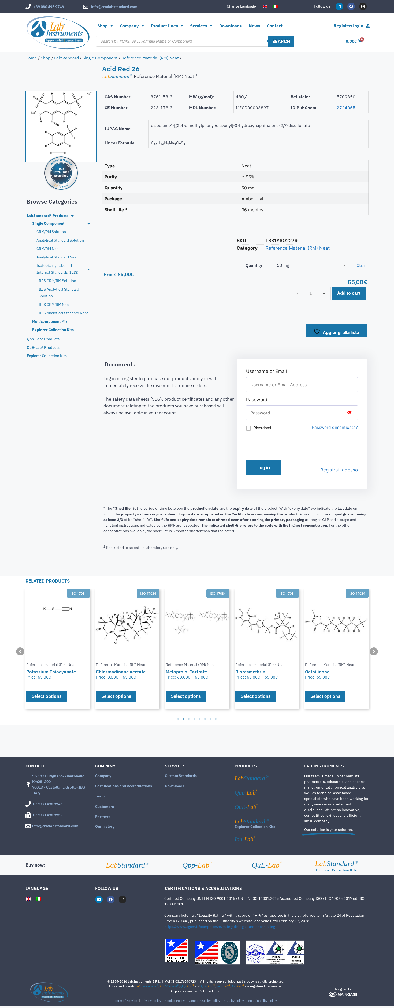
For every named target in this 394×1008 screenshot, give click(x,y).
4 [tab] (194, 719)
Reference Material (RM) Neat (150, 58)
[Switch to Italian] (275, 6)
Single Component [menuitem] (48, 223)
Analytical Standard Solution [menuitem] (60, 240)
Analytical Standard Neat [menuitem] (57, 257)
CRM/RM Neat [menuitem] (48, 248)
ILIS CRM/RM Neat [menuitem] (54, 304)
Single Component (100, 58)
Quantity (254, 265)
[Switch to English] (265, 6)
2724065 (346, 107)
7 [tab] (210, 719)
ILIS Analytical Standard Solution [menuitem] (59, 292)
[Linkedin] (339, 6)
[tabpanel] (57, 649)
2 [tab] (183, 719)
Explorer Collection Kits (255, 826)
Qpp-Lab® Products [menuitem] (43, 338)
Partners (102, 816)
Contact (275, 25)
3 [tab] (189, 719)
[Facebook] (351, 6)
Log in (263, 467)
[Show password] (350, 412)
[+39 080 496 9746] (28, 6)
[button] (20, 651)
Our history (104, 826)
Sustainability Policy (262, 1001)
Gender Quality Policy (204, 1001)
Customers (104, 806)
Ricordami (262, 427)
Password (256, 399)
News (254, 25)
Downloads (230, 25)
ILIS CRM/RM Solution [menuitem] (57, 280)
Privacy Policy (151, 1001)
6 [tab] (205, 719)
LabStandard (66, 58)
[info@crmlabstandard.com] (85, 6)
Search (281, 41)
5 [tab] (199, 719)
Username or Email (266, 371)
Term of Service (126, 1001)
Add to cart (348, 293)
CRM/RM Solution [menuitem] (51, 231)
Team (100, 796)
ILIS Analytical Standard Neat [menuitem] (63, 312)
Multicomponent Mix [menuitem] (50, 321)
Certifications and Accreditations (123, 786)
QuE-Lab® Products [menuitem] (43, 347)
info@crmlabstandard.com (114, 6)
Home (31, 58)
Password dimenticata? (335, 427)
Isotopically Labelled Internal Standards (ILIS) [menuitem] (57, 269)
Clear (361, 265)
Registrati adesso (339, 470)
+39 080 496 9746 (49, 6)
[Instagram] (363, 6)
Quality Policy (234, 1001)
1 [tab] (178, 719)
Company (103, 775)
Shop (102, 25)
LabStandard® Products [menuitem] (47, 215)
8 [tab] (215, 719)
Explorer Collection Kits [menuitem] (53, 329)
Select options (46, 696)
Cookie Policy (175, 1001)
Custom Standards (181, 775)
